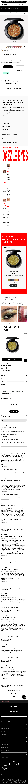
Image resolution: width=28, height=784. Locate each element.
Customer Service (5, 728)
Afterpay (3, 754)
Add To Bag (13, 285)
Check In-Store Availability (14, 88)
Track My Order (14, 711)
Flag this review (5, 530)
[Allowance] (17, 280)
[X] (11, 764)
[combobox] (14, 50)
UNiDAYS (3, 741)
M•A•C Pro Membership (6, 737)
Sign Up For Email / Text (6, 750)
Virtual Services (4, 744)
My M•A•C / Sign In (5, 724)
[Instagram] (16, 764)
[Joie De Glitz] (9, 280)
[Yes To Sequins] (15, 280)
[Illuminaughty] (11, 280)
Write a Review (13, 411)
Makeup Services (4, 747)
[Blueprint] (13, 280)
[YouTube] (14, 764)
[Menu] (26, 4)
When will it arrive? (14, 93)
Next (26, 346)
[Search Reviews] (2, 420)
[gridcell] (6, 47)
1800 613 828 (9, 1)
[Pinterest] (18, 764)
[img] (12, 344)
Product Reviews (4, 757)
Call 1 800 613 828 (14, 715)
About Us (3, 731)
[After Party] (19, 280)
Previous (2, 346)
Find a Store (3, 734)
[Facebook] (9, 764)
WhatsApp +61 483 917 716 (7, 721)
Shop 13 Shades (12, 359)
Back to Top (14, 693)
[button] (26, 4)
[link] (5, 195)
